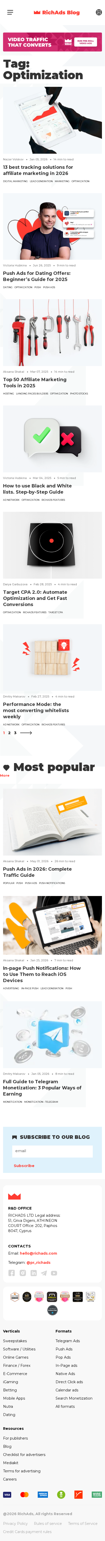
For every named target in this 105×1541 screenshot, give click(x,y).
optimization (80, 181)
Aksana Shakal (13, 371)
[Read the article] (52, 120)
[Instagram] (23, 1272)
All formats (65, 1406)
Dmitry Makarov (14, 696)
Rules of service (48, 1523)
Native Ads (65, 1373)
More (4, 775)
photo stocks (79, 393)
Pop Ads (63, 1357)
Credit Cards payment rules (27, 1531)
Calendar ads (67, 1390)
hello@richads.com (38, 1253)
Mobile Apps (14, 1398)
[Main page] (57, 12)
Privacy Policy (15, 1523)
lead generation (41, 181)
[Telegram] (44, 1273)
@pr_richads (38, 1262)
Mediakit (10, 1463)
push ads (49, 287)
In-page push (29, 988)
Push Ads (64, 1349)
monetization (12, 1101)
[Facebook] (11, 1272)
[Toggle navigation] (10, 12)
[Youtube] (54, 1273)
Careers (10, 1479)
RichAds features (53, 499)
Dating (7, 287)
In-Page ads (66, 1365)
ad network (11, 499)
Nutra (8, 1406)
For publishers (15, 1438)
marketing (62, 181)
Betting (10, 1390)
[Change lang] (99, 12)
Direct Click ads (69, 1382)
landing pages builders (32, 393)
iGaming (10, 1382)
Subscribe (24, 1165)
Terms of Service (83, 1523)
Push (37, 287)
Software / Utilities (19, 1349)
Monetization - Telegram (41, 1101)
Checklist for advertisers (24, 1454)
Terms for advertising (22, 1471)
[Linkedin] (34, 1273)
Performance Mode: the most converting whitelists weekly (36, 711)
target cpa (55, 612)
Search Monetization (74, 1398)
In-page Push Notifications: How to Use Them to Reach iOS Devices (42, 974)
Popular (8, 883)
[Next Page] (26, 733)
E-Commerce (15, 1373)
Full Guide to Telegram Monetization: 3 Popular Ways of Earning (42, 1088)
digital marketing (15, 181)
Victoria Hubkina (15, 265)
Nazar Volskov (13, 159)
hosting (8, 393)
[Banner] (52, 41)
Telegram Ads (68, 1341)
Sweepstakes (15, 1341)
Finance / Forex (16, 1365)
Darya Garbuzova (15, 584)
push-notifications (52, 883)
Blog (7, 1446)
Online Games (15, 1357)
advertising (11, 988)
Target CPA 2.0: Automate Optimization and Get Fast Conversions (35, 598)
